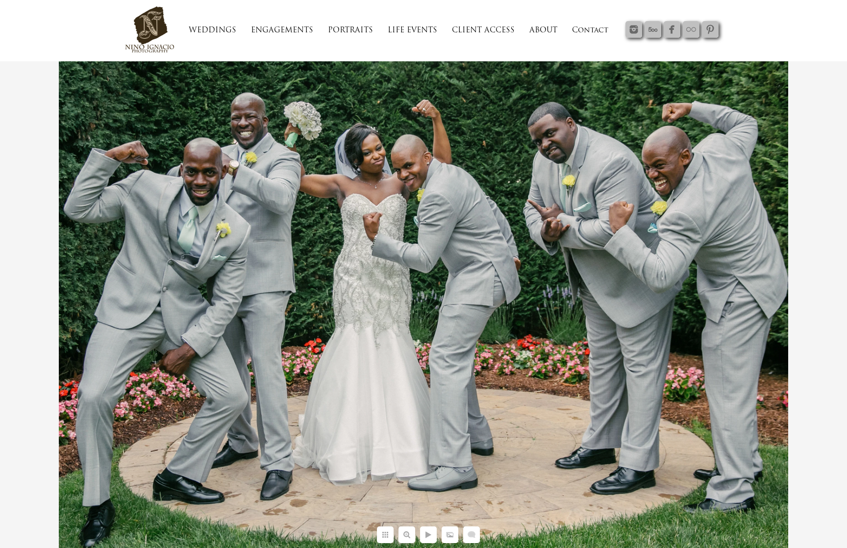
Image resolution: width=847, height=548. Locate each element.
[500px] (653, 29)
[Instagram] (633, 29)
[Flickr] (691, 29)
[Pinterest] (710, 29)
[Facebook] (672, 29)
